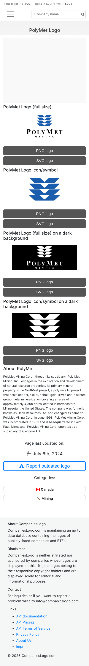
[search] (81, 14)
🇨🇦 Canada (45, 489)
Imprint (22, 646)
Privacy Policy (27, 634)
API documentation (31, 616)
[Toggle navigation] (10, 14)
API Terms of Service (33, 628)
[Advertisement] (44, 68)
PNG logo (44, 151)
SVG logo (44, 160)
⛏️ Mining (44, 498)
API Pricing (25, 622)
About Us (24, 640)
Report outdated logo (48, 466)
